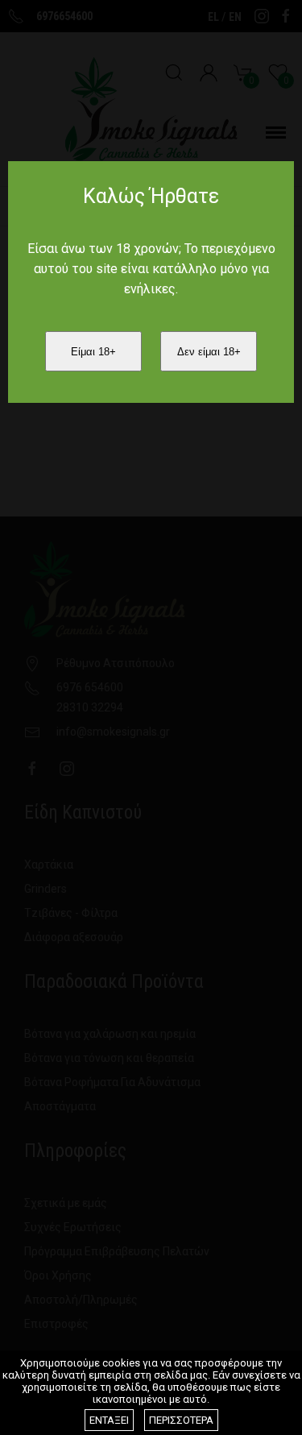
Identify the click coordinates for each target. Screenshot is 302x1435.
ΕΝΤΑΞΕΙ (109, 1420)
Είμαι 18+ (93, 352)
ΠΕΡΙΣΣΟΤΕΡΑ (181, 1420)
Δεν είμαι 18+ (209, 352)
